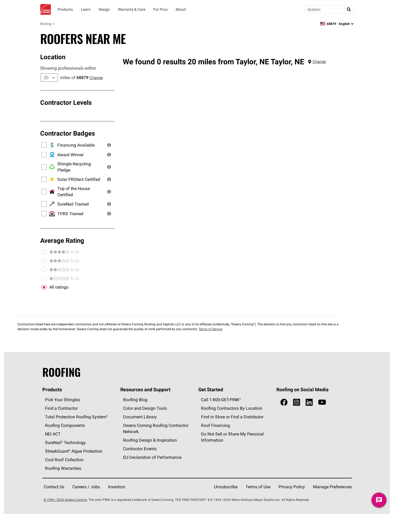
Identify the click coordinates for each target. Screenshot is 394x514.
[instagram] (296, 402)
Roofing (45, 24)
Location (52, 57)
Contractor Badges (67, 133)
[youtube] (322, 402)
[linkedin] (309, 402)
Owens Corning (45, 9)
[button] (109, 145)
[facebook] (284, 402)
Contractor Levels (66, 102)
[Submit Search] (349, 9)
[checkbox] (44, 287)
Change (96, 77)
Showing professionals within (68, 68)
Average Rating (62, 240)
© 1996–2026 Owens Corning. (66, 500)
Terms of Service (210, 329)
